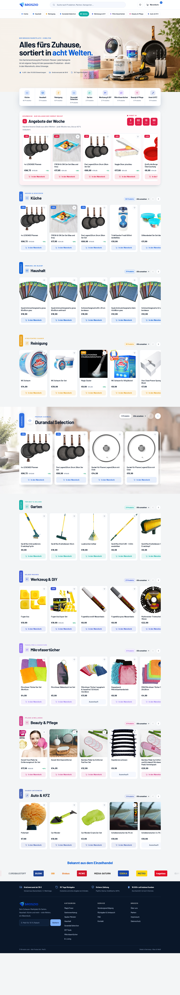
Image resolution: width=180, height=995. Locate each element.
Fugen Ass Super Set (59, 616)
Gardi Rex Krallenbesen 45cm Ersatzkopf (153, 545)
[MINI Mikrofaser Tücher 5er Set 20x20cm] (154, 670)
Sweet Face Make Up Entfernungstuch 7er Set (30, 761)
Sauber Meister (70, 917)
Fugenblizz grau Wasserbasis (122, 616)
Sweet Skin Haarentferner (61, 760)
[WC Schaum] (33, 364)
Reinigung (51, 14)
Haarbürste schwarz (119, 760)
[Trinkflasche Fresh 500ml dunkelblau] (124, 219)
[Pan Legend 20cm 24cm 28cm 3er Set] (97, 148)
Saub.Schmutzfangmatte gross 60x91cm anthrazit (63, 309)
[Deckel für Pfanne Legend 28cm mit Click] (106, 448)
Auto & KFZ (154, 14)
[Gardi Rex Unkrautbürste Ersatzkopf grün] (33, 527)
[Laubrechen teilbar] (94, 527)
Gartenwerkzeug (70, 912)
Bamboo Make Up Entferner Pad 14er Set (92, 761)
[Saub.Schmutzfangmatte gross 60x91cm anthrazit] (63, 291)
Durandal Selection (69, 14)
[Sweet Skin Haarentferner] (63, 743)
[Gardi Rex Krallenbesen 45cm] (63, 527)
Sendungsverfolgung (106, 908)
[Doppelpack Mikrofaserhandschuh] (124, 671)
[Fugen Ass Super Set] (63, 600)
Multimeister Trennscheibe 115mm (152, 617)
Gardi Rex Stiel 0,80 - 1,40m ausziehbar (122, 545)
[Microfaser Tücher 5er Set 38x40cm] (33, 670)
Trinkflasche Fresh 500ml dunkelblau (121, 236)
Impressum (135, 917)
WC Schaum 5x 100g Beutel (122, 380)
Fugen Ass (25, 616)
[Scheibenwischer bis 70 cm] (124, 816)
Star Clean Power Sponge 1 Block (151, 381)
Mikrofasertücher (118, 14)
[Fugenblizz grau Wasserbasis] (124, 600)
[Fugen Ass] (33, 600)
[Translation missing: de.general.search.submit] (54, 4)
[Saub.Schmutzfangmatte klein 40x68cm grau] (124, 291)
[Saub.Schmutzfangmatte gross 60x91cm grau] (33, 291)
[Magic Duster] (94, 364)
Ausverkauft (93, 702)
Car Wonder (55, 833)
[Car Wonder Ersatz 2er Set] (94, 816)
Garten (85, 14)
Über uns (134, 908)
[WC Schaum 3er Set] (63, 364)
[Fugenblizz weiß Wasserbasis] (94, 600)
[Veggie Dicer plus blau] (127, 148)
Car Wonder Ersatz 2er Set (91, 833)
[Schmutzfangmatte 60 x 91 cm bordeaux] (94, 291)
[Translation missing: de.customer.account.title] (140, 4)
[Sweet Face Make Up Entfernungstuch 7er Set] (33, 743)
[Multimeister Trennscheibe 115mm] (154, 600)
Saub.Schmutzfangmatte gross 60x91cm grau (33, 309)
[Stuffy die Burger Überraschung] (157, 148)
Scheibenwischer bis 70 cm (122, 833)
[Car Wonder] (63, 816)
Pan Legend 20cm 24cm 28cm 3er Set (96, 165)
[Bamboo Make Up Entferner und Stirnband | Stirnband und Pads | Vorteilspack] (154, 743)
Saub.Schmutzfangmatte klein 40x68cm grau (123, 309)
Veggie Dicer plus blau (123, 164)
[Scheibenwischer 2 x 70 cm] (154, 816)
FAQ (99, 917)
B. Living (67, 939)
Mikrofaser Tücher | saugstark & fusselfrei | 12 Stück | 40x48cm (93, 689)
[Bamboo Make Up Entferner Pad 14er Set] (94, 743)
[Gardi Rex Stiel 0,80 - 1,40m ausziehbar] (124, 527)
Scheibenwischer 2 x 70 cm (152, 833)
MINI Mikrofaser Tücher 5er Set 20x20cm (153, 688)
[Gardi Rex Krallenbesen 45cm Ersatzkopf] (154, 527)
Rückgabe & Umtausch (106, 912)
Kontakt (101, 921)
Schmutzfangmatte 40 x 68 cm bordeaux (153, 309)
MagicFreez (68, 908)
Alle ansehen (142, 199)
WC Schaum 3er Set (59, 380)
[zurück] (153, 199)
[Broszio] (28, 4)
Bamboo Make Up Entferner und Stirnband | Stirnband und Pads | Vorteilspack (153, 762)
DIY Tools (67, 930)
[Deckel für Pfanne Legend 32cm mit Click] (141, 448)
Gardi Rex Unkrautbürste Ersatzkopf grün (31, 545)
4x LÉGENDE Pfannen (32, 164)
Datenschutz (135, 921)
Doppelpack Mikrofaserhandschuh (119, 688)
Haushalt (38, 14)
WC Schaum (25, 380)
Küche (26, 14)
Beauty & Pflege (137, 14)
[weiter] (158, 199)
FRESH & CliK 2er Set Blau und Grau (66, 165)
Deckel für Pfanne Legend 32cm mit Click (141, 468)
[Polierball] (33, 816)
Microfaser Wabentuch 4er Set (63, 687)
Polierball (24, 833)
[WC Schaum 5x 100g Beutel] (124, 366)
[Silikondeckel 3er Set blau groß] (154, 219)
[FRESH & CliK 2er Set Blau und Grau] (67, 148)
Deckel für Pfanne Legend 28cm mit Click (105, 468)
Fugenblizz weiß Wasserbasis (92, 616)
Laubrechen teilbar (88, 544)
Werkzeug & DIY (100, 14)
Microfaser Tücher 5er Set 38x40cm (31, 688)
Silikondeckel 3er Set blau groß (153, 235)
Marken (133, 912)
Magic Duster (86, 380)
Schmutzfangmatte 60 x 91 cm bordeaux (93, 309)
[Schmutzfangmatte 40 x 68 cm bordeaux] (154, 291)
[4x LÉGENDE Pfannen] (37, 148)
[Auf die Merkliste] (47, 137)
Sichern (55, 922)
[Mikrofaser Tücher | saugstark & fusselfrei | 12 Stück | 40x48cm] (94, 670)
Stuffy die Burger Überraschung (151, 165)
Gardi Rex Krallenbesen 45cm (62, 544)
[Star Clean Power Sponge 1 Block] (154, 364)
